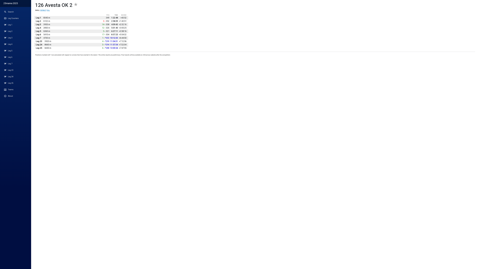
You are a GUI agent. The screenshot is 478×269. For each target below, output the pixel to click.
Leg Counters (13, 18)
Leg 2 (10, 31)
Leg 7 (10, 64)
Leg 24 (10, 77)
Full (48, 10)
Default (43, 10)
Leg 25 (10, 83)
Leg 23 (10, 70)
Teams (10, 90)
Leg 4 (10, 44)
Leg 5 (10, 51)
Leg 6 (10, 57)
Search (11, 12)
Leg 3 (10, 38)
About (10, 96)
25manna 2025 (10, 3)
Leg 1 (10, 25)
